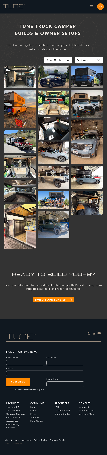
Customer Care (86, 414)
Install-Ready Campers (12, 426)
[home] (14, 6)
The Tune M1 (12, 407)
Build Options (13, 418)
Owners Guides (62, 414)
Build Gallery (36, 421)
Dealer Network (62, 411)
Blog (32, 407)
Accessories (12, 421)
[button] (91, 6)
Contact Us (84, 407)
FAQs (57, 407)
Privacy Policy (40, 440)
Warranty (26, 440)
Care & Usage (12, 440)
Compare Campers (15, 414)
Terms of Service (58, 440)
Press (33, 414)
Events (33, 411)
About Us (35, 418)
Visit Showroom (86, 411)
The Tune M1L (13, 411)
